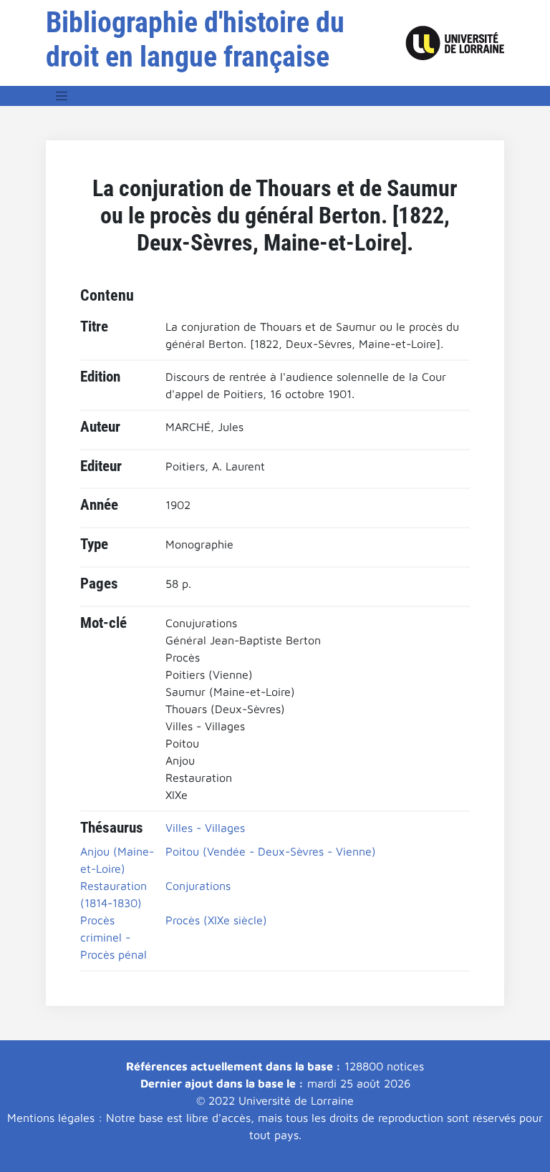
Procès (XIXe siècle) (216, 920)
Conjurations (198, 885)
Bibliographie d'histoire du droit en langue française (195, 40)
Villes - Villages (205, 827)
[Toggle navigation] (61, 96)
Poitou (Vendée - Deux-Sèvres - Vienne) (270, 851)
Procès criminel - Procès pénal (113, 937)
